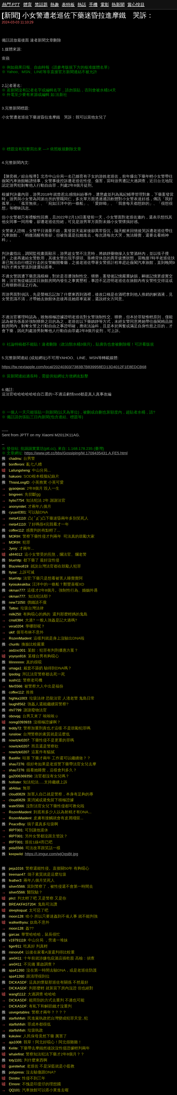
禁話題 (41, 4)
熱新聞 (118, 4)
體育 (27, 4)
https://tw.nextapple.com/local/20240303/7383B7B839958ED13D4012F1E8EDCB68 (74, 367)
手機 (93, 4)
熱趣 (54, 4)
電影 (104, 4)
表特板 (68, 4)
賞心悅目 (136, 4)
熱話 (81, 4)
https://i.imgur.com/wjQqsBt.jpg (51, 854)
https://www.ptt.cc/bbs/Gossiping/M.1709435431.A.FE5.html (76, 453)
